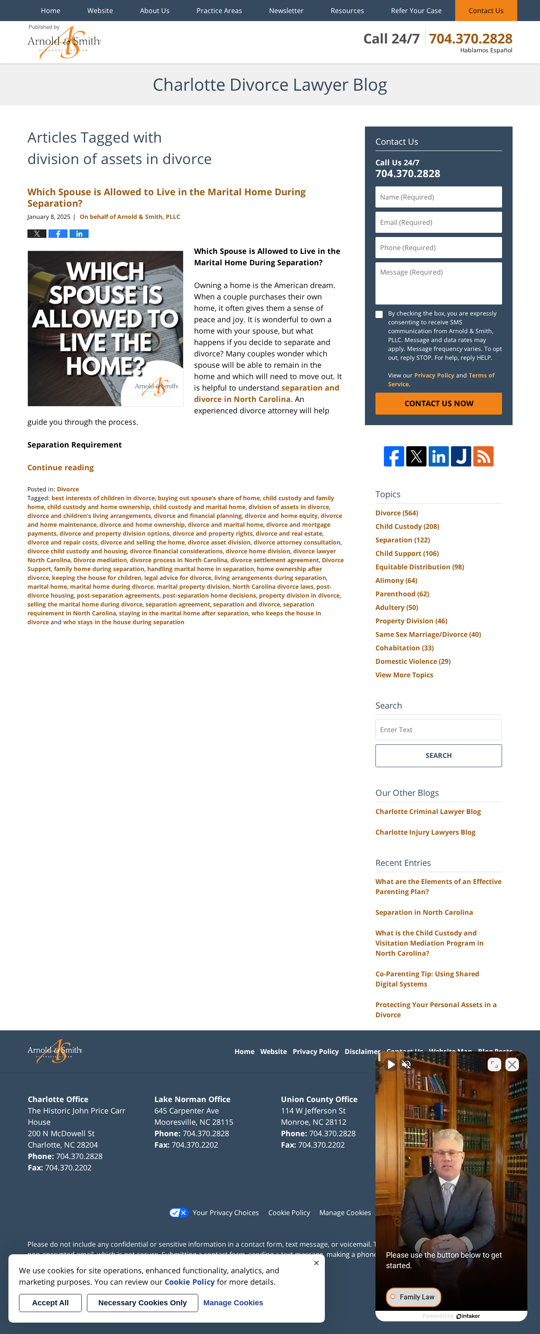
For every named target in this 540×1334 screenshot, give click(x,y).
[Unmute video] (390, 1064)
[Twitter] (416, 456)
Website (100, 10)
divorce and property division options (114, 533)
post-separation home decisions (209, 595)
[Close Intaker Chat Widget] (512, 1064)
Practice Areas (219, 10)
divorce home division (258, 551)
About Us (155, 10)
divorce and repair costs (62, 542)
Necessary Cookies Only (142, 1303)
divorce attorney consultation (297, 542)
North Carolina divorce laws (272, 586)
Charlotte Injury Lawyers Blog (425, 832)
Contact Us (486, 10)
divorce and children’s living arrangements (89, 516)
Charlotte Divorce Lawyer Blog (64, 42)
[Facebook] (394, 456)
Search (439, 755)
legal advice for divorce (177, 578)
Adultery (396, 607)
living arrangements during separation (270, 578)
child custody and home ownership (98, 507)
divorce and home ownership (142, 524)
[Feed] (483, 456)
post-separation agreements (118, 595)
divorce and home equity (281, 516)
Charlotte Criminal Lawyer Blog (428, 811)
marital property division (193, 586)
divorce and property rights (213, 533)
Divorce (68, 489)
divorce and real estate (289, 533)
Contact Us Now (439, 403)
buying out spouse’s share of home (209, 498)
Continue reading (60, 467)
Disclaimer (363, 1051)
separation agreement (178, 604)
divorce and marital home (225, 524)
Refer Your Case (416, 10)
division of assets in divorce (288, 507)
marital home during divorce (112, 586)
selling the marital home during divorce (85, 604)
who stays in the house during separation (123, 622)
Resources (347, 10)
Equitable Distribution (419, 566)
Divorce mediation (100, 560)
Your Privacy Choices (226, 1212)
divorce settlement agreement (274, 560)
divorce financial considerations (176, 551)
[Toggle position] (494, 1064)
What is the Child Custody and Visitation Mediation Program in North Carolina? (429, 943)
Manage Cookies (345, 1212)
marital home (47, 586)
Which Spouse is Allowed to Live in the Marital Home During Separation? (166, 197)
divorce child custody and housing (77, 551)
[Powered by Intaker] (468, 1316)
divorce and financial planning (198, 516)
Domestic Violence (413, 661)
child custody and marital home (199, 507)
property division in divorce (299, 595)
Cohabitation (404, 647)
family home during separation (99, 569)
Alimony (396, 580)
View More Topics (404, 674)
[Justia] (461, 456)
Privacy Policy (434, 375)
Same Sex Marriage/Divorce (428, 634)
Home (50, 10)
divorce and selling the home (142, 542)
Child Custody (407, 526)
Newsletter (286, 10)
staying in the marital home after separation (183, 613)
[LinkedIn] (439, 456)
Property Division (411, 620)
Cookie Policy (289, 1212)
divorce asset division (219, 542)
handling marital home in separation (200, 569)
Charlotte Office (58, 1099)
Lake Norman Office (192, 1099)
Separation (402, 539)
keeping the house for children (96, 578)
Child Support (407, 553)
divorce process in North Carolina (178, 560)
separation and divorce (246, 604)
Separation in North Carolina (424, 912)
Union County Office (319, 1099)
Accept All (50, 1303)
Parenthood (402, 593)
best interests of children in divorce (103, 498)
